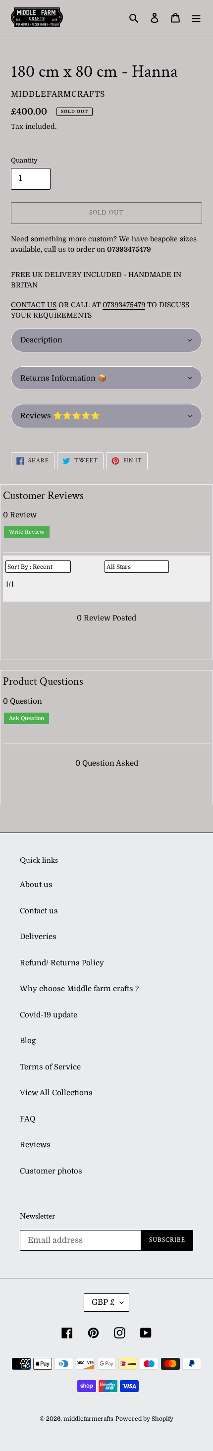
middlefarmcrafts (88, 1418)
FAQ (27, 1119)
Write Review (27, 532)
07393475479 (124, 305)
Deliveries (38, 936)
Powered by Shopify (144, 1418)
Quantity (24, 160)
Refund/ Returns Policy (62, 962)
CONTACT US (33, 305)
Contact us (39, 910)
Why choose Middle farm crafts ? (79, 988)
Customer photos (51, 1171)
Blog (28, 1040)
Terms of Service (50, 1066)
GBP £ (103, 1302)
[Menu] (196, 17)
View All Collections (56, 1092)
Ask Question (26, 718)
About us (36, 884)
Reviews (35, 1144)
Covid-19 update (48, 1014)
